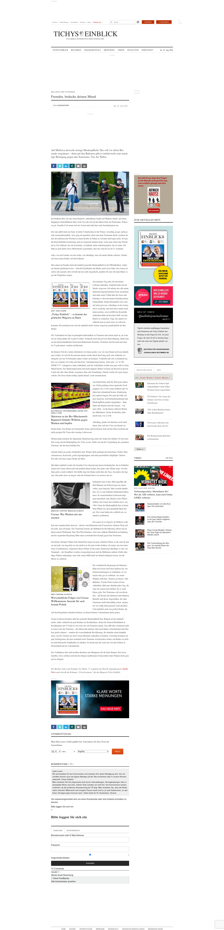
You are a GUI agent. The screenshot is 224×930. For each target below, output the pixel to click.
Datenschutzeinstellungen (133, 929)
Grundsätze (74, 22)
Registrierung (73, 830)
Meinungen (109, 50)
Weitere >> (140, 449)
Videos (121, 50)
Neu (159, 370)
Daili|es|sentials (92, 50)
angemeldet (67, 799)
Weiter (117, 751)
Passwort (55, 845)
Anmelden (148, 22)
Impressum (100, 929)
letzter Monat (161, 377)
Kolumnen (76, 50)
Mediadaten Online (155, 929)
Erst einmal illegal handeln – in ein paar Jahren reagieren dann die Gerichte (158, 519)
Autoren (54, 22)
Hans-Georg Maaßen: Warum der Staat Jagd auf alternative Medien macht (159, 532)
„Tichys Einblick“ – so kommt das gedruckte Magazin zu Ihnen (69, 315)
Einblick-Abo (97, 22)
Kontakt (72, 929)
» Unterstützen (164, 22)
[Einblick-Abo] (153, 255)
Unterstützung (64, 22)
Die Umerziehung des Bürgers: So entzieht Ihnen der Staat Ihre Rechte (158, 545)
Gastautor (63, 105)
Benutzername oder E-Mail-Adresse (67, 835)
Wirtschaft (147, 50)
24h (136, 377)
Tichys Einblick (60, 50)
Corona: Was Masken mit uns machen (66, 515)
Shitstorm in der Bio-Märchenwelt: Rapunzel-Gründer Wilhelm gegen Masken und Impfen (69, 420)
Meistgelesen (144, 370)
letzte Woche (147, 377)
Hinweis (113, 793)
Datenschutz (113, 929)
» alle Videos (169, 458)
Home (63, 929)
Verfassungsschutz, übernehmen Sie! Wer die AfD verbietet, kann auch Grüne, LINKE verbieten (153, 494)
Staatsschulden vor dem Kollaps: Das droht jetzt (159, 505)
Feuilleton (133, 50)
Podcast (82, 22)
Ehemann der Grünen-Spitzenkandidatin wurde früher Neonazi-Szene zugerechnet (158, 386)
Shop (89, 22)
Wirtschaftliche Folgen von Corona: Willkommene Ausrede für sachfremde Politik (70, 601)
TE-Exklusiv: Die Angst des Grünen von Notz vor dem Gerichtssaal (158, 399)
